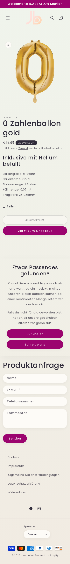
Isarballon (28, 555)
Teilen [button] (11, 206)
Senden (15, 438)
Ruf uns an (35, 334)
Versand (23, 148)
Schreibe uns (35, 344)
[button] (8, 18)
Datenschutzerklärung (24, 484)
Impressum (16, 466)
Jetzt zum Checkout (35, 231)
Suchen (13, 457)
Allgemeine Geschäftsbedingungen (34, 475)
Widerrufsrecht (19, 492)
